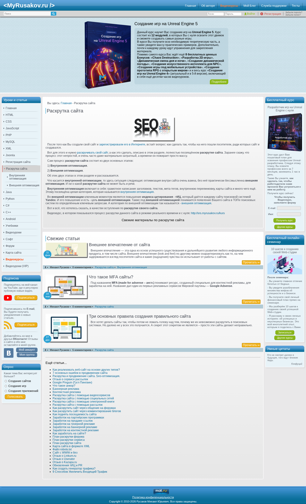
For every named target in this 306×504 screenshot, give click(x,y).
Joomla (10, 155)
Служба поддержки (274, 5)
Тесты (296, 5)
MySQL (10, 141)
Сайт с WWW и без (65, 452)
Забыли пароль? (293, 12)
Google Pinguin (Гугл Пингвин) (72, 382)
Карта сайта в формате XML (71, 446)
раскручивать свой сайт (92, 152)
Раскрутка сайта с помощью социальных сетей (83, 398)
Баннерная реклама (66, 388)
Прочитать (250, 262)
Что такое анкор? (64, 385)
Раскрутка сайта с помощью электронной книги (83, 401)
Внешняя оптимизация (24, 185)
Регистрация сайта (18, 161)
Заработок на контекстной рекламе (76, 430)
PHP (9, 135)
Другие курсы (285, 226)
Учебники (12, 225)
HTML (9, 114)
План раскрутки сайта (67, 442)
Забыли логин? (293, 15)
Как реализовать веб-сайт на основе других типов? (86, 369)
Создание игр (17, 385)
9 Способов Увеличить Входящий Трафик (80, 471)
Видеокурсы (229, 5)
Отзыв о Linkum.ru (64, 455)
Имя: (271, 214)
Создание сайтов (19, 381)
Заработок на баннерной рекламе (75, 427)
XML (9, 148)
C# (7, 205)
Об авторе (208, 5)
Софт (9, 239)
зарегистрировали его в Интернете (122, 144)
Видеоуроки (13, 232)
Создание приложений (23, 390)
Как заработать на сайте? (69, 433)
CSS (9, 121)
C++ (8, 212)
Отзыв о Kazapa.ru (65, 462)
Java (9, 192)
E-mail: (272, 208)
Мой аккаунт (27, 349)
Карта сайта (13, 252)
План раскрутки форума (68, 436)
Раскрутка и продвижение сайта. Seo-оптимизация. (86, 376)
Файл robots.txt (62, 449)
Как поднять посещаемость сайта (75, 414)
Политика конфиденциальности (153, 497)
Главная (190, 5)
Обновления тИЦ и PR (67, 465)
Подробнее (219, 81)
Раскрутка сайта (16, 168)
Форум (10, 245)
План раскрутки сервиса (69, 439)
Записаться (284, 332)
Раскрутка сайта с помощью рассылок (78, 404)
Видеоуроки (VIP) (17, 266)
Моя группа (27, 354)
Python (10, 198)
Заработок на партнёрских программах (78, 417)
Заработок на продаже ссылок (73, 420)
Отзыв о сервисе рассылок (70, 379)
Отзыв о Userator (64, 458)
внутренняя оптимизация (137, 191)
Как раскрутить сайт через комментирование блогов (87, 411)
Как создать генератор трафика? (74, 468)
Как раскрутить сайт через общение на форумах (84, 407)
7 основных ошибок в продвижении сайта (80, 372)
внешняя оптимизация (196, 203)
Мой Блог (249, 5)
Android (11, 218)
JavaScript (12, 128)
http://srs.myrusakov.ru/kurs (208, 213)
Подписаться (26, 297)
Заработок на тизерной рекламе (74, 423)
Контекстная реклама (67, 391)
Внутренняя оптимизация (17, 177)
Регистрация (272, 13)
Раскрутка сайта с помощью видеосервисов (81, 395)
